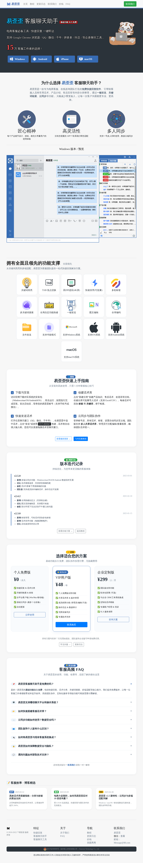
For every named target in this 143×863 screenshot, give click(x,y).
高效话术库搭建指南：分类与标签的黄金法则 (26, 797)
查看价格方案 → (65, 531)
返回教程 (81, 531)
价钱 (61, 4)
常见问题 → (65, 644)
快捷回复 (37, 833)
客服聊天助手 (40, 836)
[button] (71, 684)
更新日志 (41, 4)
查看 (123, 836)
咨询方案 (113, 619)
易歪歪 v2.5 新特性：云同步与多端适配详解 (116, 797)
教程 (32, 4)
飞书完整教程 (81, 439)
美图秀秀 (91, 843)
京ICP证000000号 (52, 849)
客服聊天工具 (40, 839)
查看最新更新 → (63, 439)
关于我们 (64, 833)
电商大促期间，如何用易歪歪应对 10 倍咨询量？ (71, 797)
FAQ (68, 4)
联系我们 (52, 4)
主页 (25, 4)
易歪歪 (117, 833)
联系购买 (71, 624)
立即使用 (29, 615)
